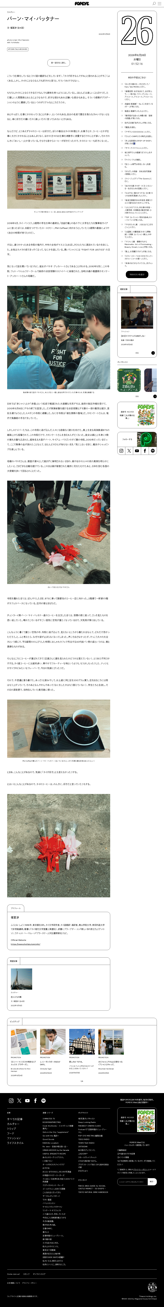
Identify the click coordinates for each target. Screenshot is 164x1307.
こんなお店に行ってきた (52, 1192)
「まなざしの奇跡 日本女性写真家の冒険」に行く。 (138, 172)
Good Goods (48, 1139)
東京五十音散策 (49, 1250)
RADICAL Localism (51, 1143)
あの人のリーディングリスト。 (53, 1157)
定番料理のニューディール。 (53, 1235)
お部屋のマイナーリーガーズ (53, 1175)
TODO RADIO (84, 1139)
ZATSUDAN (83, 1146)
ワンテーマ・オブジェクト (52, 1210)
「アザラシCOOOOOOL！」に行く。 (138, 132)
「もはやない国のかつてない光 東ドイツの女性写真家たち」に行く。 (139, 194)
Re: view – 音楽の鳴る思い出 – (55, 1146)
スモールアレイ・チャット (87, 1157)
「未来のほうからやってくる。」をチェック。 (139, 264)
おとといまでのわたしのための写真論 (57, 1172)
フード (10, 1133)
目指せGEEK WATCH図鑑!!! (53, 1257)
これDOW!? (83, 1154)
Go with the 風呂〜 (51, 1136)
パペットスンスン (49, 1203)
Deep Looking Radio (87, 1122)
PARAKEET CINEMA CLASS (89, 1126)
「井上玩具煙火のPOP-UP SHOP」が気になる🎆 (138, 142)
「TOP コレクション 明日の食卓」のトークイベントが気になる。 (138, 218)
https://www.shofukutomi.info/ (25, 944)
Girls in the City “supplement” (56, 1132)
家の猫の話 (47, 1239)
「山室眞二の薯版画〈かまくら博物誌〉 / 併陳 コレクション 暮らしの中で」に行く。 (138, 234)
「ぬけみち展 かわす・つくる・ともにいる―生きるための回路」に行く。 (139, 187)
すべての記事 (15, 1119)
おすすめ (46, 1168)
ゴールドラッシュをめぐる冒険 (54, 1189)
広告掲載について (13, 1283)
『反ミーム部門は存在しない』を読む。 (138, 165)
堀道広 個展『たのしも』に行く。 (137, 111)
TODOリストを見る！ (137, 274)
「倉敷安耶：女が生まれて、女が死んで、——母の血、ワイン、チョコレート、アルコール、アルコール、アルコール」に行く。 (139, 95)
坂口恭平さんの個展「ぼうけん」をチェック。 (138, 153)
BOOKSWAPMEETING (52, 1122)
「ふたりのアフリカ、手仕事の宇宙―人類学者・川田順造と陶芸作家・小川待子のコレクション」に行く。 (138, 210)
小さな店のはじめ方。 (51, 1243)
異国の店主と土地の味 (51, 1253)
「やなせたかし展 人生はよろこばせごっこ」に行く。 (139, 225)
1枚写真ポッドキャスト (86, 1118)
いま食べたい (48, 1161)
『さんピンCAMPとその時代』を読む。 (139, 136)
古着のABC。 (48, 1228)
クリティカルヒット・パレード (53, 1185)
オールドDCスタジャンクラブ (53, 1164)
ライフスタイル (15, 1143)
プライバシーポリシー (140, 1170)
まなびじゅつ (83, 1171)
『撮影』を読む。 (130, 127)
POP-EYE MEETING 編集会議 (90, 1136)
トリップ (11, 1128)
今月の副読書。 (48, 1221)
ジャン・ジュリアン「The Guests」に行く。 (138, 179)
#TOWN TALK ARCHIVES (17, 49)
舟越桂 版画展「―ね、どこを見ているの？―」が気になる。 (139, 105)
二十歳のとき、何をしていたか (54, 1214)
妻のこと (46, 1232)
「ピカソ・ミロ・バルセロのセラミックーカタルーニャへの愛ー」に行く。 (139, 257)
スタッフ (26, 1274)
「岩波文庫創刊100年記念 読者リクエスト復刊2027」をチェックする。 (138, 201)
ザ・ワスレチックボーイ (51, 1196)
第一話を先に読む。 (58, 63)
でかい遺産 (47, 1199)
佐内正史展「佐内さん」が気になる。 (138, 123)
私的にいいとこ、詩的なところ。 (54, 1264)
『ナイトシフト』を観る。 (133, 160)
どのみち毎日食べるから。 (87, 1161)
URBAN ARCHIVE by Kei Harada (56, 1150)
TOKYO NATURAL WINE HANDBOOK (93, 1192)
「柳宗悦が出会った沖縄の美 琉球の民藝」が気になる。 (138, 116)
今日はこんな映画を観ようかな (54, 1217)
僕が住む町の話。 (49, 1225)
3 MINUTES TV (49, 1118)
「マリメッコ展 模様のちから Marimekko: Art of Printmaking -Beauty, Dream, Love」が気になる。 (139, 244)
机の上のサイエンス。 (51, 1246)
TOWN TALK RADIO (86, 1143)
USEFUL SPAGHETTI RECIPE (54, 1154)
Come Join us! (13, 1274)
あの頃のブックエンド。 (86, 1150)
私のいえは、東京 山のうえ (53, 1261)
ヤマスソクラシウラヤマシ (52, 1207)
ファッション (14, 1138)
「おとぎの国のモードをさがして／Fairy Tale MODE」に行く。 (137, 85)
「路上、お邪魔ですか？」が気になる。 (138, 251)
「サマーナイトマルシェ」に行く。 (136, 148)
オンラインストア (39, 1274)
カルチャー (13, 1124)
